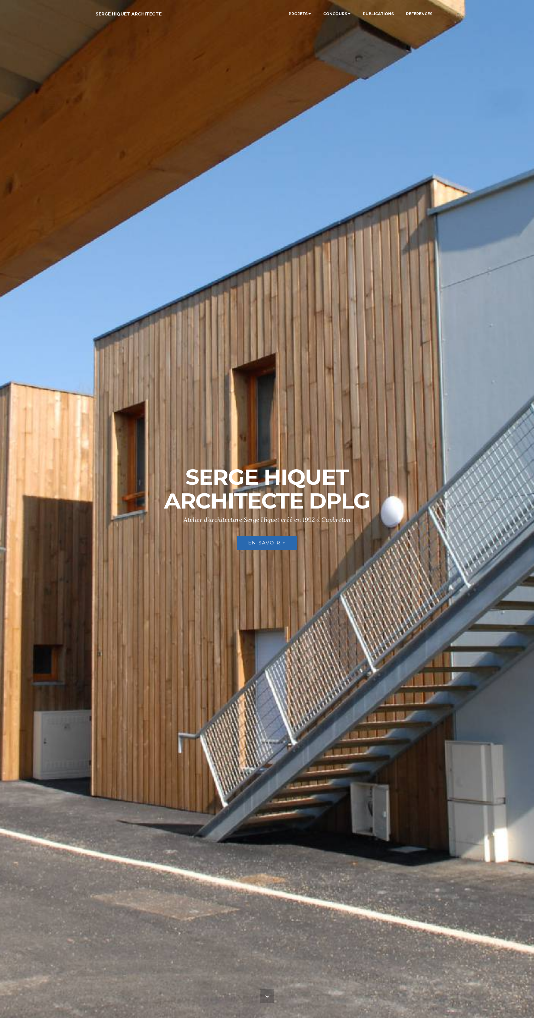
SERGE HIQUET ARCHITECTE (128, 14)
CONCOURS (335, 13)
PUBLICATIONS (378, 13)
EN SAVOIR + (267, 543)
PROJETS (298, 13)
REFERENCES (419, 13)
